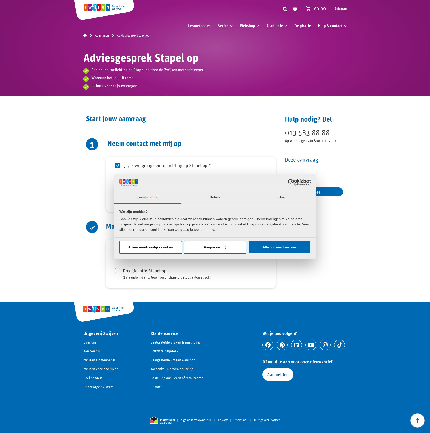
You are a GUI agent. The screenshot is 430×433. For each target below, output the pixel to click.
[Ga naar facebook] (267, 345)
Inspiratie (302, 25)
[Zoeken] (285, 8)
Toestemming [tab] (147, 197)
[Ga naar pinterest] (282, 345)
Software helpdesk (164, 351)
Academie (274, 25)
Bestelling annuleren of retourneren (176, 378)
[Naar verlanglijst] (295, 8)
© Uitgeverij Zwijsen (266, 420)
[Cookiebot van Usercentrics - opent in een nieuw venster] (291, 182)
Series (223, 25)
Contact (156, 386)
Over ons (90, 342)
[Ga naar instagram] (325, 345)
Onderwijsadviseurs (98, 386)
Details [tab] (215, 197)
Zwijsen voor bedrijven (100, 369)
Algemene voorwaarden (196, 420)
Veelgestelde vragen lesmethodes (175, 342)
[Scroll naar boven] (417, 420)
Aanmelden (278, 374)
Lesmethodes (199, 25)
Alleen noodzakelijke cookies (150, 247)
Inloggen (341, 8)
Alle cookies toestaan (279, 247)
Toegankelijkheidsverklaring (171, 369)
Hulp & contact (330, 25)
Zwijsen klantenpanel (99, 360)
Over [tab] (282, 197)
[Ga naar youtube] (310, 345)
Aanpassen (212, 247)
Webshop (247, 25)
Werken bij (91, 351)
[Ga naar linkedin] (296, 345)
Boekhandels (92, 378)
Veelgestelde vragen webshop (172, 360)
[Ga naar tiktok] (339, 345)
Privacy (223, 420)
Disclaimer (240, 420)
